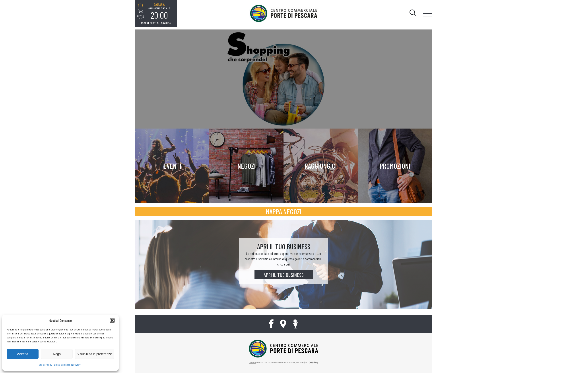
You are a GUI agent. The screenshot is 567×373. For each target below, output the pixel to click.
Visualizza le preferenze (94, 354)
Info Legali (252, 362)
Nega (57, 354)
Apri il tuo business (284, 274)
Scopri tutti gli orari (156, 23)
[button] (112, 320)
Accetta (22, 354)
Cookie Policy (45, 364)
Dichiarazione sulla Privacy (67, 364)
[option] (159, 11)
